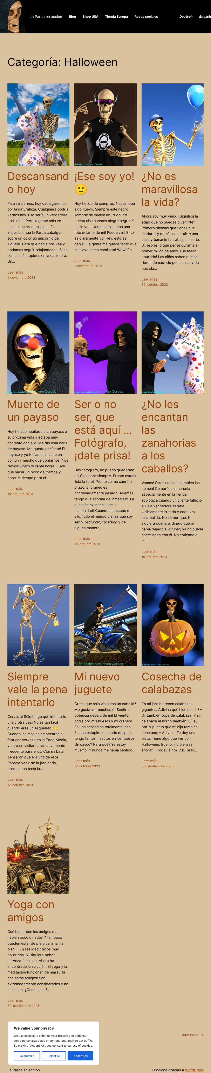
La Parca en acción (46, 16)
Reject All (54, 1056)
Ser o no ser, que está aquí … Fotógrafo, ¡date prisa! (103, 430)
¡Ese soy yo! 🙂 (104, 182)
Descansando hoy (38, 182)
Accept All (81, 1056)
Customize (27, 1056)
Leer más (15, 272)
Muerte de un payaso (33, 411)
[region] (53, 1043)
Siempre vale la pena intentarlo (37, 689)
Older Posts (192, 1035)
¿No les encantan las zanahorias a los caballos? (169, 436)
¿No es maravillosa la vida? (170, 189)
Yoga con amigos (30, 911)
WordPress (194, 1070)
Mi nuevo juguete (97, 683)
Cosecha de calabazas (172, 683)
